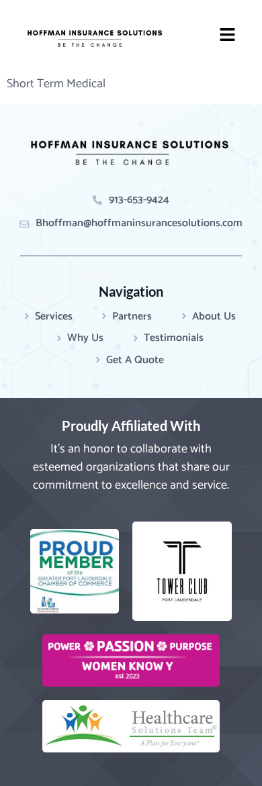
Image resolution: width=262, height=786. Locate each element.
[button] (228, 36)
